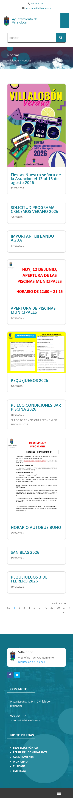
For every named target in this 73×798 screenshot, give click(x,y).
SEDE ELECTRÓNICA (25, 748)
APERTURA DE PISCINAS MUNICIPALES (33, 310)
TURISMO (19, 766)
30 (58, 607)
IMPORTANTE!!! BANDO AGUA (32, 238)
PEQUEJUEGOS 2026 (29, 380)
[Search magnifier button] (61, 37)
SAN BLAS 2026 (25, 552)
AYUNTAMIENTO (23, 757)
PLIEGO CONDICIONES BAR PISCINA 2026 (36, 407)
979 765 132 (37, 3)
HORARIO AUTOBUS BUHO (36, 527)
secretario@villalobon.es (38, 8)
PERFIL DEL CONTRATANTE (30, 752)
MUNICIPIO (20, 761)
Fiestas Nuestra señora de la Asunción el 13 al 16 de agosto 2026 (36, 178)
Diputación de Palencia (32, 662)
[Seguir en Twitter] (17, 675)
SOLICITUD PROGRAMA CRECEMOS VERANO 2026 (34, 209)
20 (51, 607)
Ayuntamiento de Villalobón (25, 20)
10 (45, 607)
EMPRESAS (19, 771)
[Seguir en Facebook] (10, 675)
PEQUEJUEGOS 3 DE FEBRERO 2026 (29, 579)
